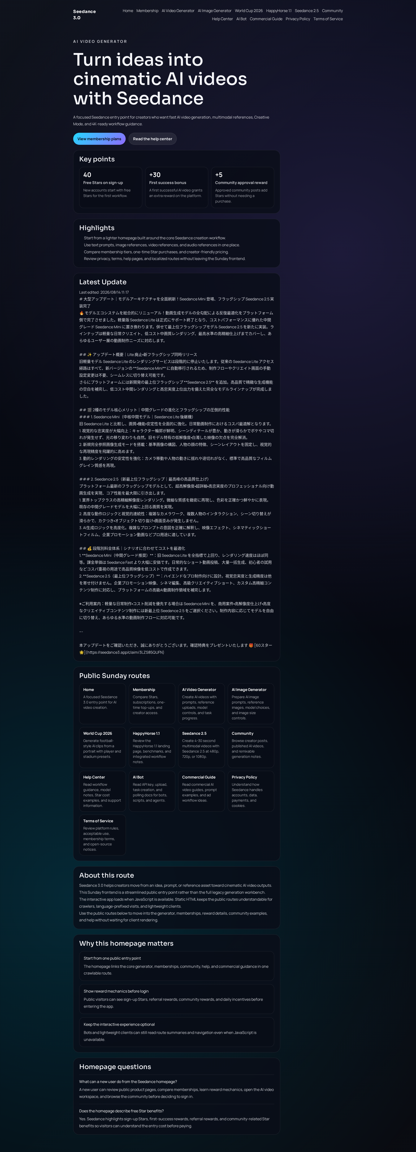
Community (332, 10)
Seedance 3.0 (84, 14)
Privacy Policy (298, 18)
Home (128, 10)
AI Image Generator (215, 10)
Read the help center (152, 138)
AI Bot (241, 18)
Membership (147, 10)
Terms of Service (328, 18)
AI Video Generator (178, 10)
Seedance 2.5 (307, 10)
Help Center (222, 18)
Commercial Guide (266, 18)
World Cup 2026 (249, 10)
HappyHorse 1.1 (279, 10)
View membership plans (99, 138)
